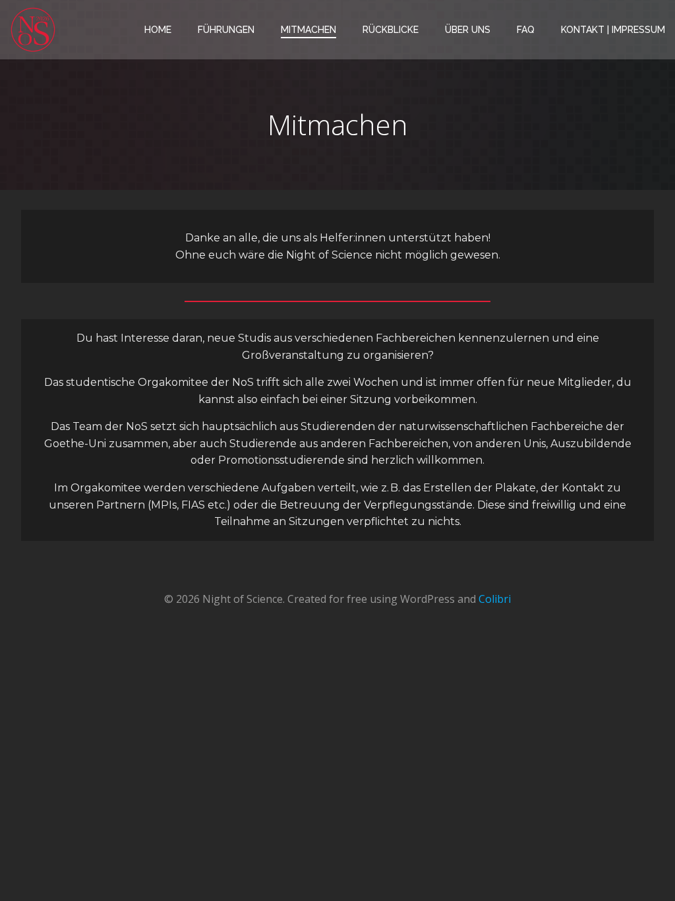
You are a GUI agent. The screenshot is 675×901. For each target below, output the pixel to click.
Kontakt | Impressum (613, 29)
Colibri (495, 599)
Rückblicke (391, 29)
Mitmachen (308, 29)
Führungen (226, 29)
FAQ (526, 29)
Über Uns (467, 29)
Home (157, 29)
